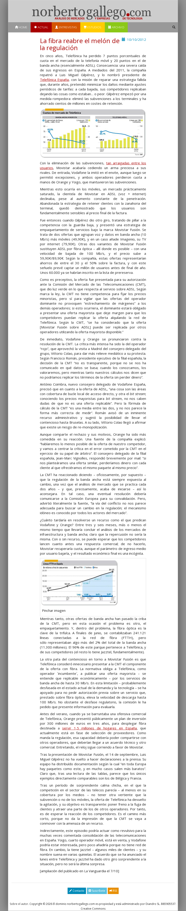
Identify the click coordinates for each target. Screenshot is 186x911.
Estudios (94, 27)
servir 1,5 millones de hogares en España (99, 728)
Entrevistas (67, 27)
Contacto (78, 891)
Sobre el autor (19, 904)
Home (22, 27)
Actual (42, 27)
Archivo (117, 27)
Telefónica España (54, 79)
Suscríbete (98, 891)
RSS (114, 891)
